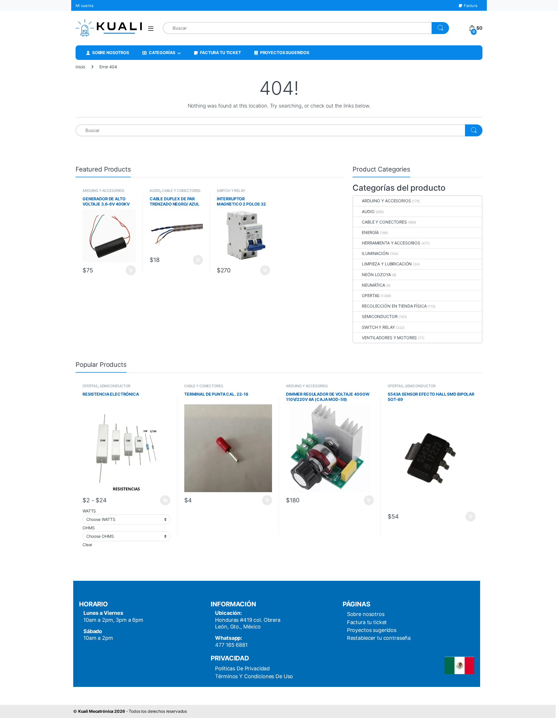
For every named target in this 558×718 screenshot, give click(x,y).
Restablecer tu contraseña (379, 638)
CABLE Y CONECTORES (181, 190)
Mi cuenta (84, 5)
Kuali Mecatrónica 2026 (101, 711)
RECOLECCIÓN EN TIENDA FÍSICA (394, 305)
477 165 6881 (231, 645)
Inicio (80, 66)
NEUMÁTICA (373, 285)
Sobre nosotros (365, 614)
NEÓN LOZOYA (376, 274)
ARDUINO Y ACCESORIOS (103, 190)
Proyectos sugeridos (371, 630)
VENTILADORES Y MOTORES (389, 337)
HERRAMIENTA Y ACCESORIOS (391, 242)
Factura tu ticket (367, 622)
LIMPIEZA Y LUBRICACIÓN (387, 263)
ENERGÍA (370, 232)
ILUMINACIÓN (375, 253)
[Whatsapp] (16, 703)
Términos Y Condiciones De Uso (254, 676)
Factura (470, 5)
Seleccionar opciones (159, 500)
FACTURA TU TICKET (220, 52)
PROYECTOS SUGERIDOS (284, 52)
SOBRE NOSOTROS (110, 52)
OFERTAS (371, 295)
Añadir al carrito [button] (130, 270)
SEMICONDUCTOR (379, 316)
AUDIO (155, 190)
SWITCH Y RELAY (231, 190)
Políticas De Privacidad (242, 668)
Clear (87, 544)
